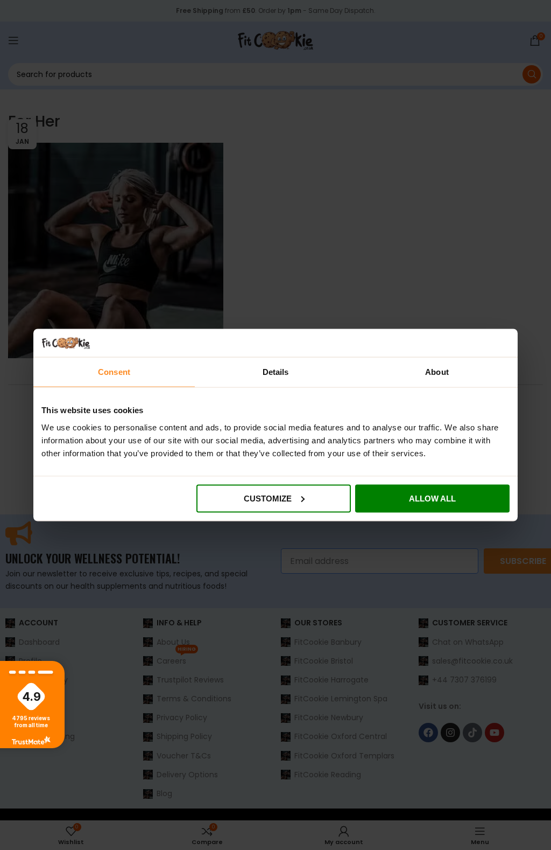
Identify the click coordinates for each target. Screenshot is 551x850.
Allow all (432, 498)
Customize (268, 498)
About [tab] (437, 372)
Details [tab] (276, 372)
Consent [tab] (114, 372)
